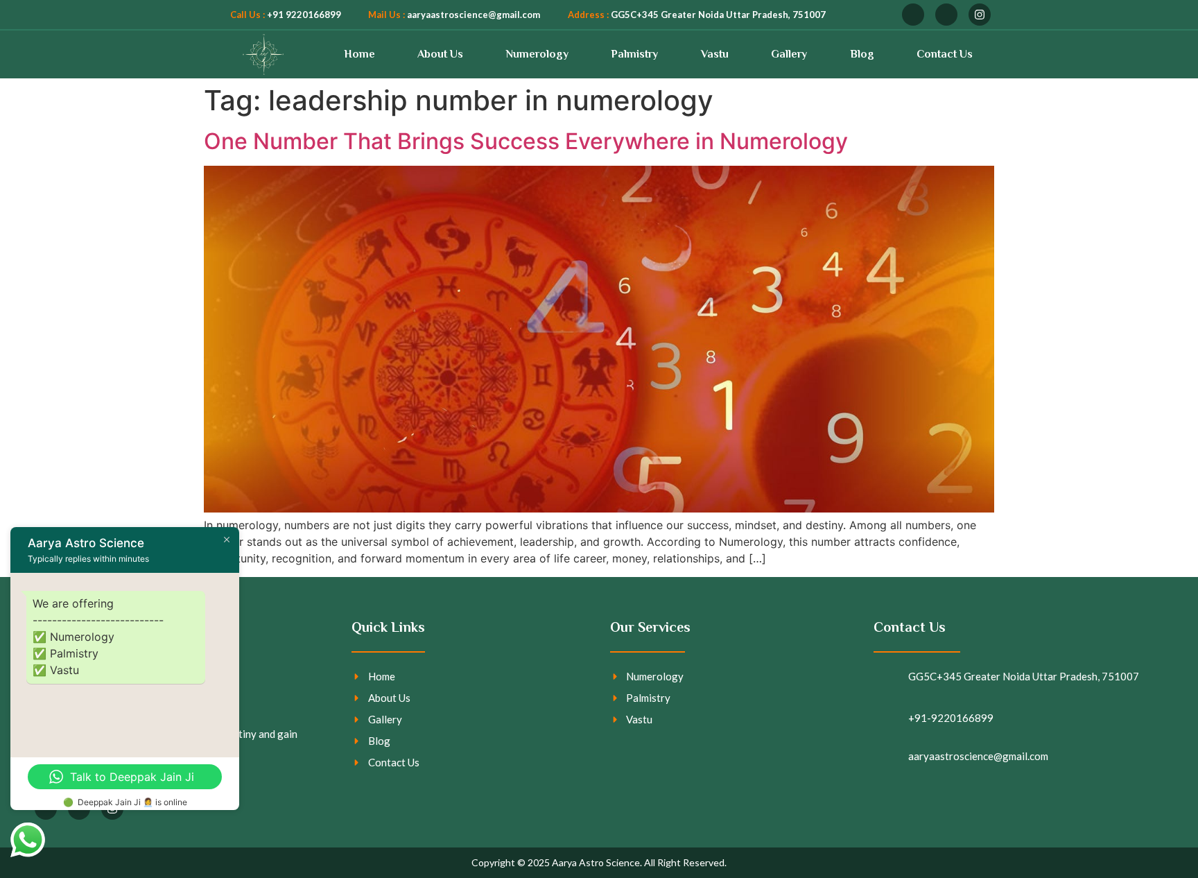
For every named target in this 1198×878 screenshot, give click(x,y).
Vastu (715, 54)
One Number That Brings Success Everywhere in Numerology (526, 141)
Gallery (789, 54)
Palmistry (634, 54)
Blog (862, 54)
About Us (440, 54)
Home (359, 54)
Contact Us (945, 54)
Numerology (537, 54)
